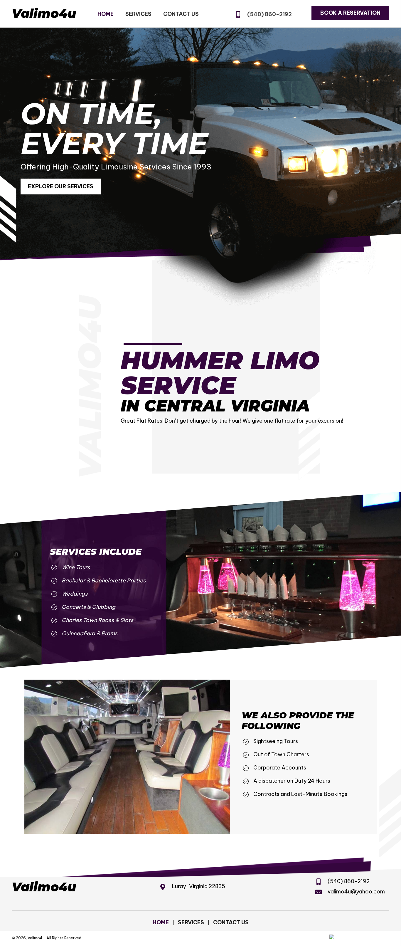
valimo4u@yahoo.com (356, 891)
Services (191, 922)
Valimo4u (44, 13)
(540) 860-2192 (269, 14)
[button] (350, 13)
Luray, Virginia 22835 (198, 886)
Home (161, 922)
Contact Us (231, 922)
